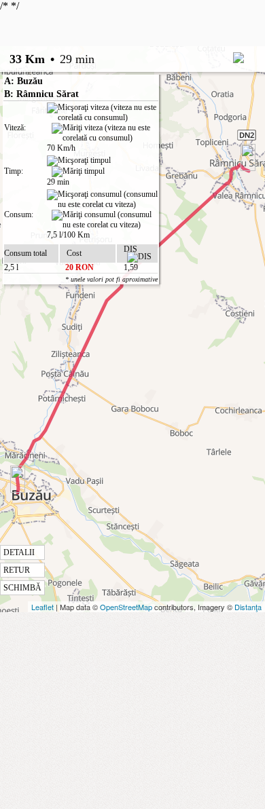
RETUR (16, 570)
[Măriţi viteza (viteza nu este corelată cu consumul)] (105, 133)
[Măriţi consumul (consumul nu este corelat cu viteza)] (105, 220)
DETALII (19, 552)
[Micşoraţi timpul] (79, 160)
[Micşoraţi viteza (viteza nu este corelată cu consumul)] (102, 112)
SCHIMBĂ (22, 587)
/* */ (79, 296)
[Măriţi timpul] (78, 171)
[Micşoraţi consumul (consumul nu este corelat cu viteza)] (102, 199)
